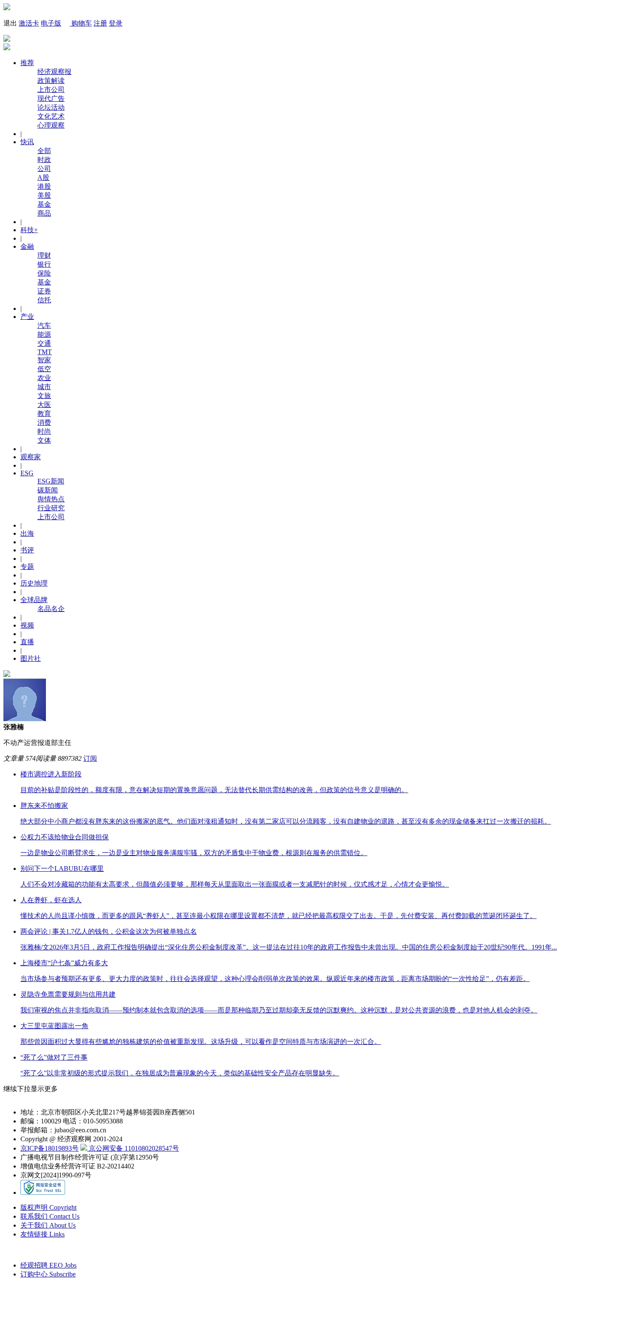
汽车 (44, 325)
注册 (100, 23)
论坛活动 (51, 107)
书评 (27, 550)
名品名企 (51, 608)
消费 (44, 422)
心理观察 (51, 125)
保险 (44, 273)
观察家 (30, 457)
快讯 (27, 141)
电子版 (51, 23)
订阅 (90, 758)
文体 (44, 440)
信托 (44, 300)
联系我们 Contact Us (50, 1216)
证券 (44, 291)
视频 (27, 625)
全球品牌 (34, 599)
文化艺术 (51, 116)
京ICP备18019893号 (49, 1148)
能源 (44, 334)
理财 (44, 255)
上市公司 (51, 89)
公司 (44, 168)
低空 (44, 368)
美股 (44, 195)
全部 (44, 150)
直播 (27, 641)
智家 (44, 360)
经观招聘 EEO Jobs (48, 1265)
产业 (27, 316)
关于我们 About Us (48, 1225)
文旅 (44, 395)
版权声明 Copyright (48, 1207)
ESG (27, 473)
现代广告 (51, 98)
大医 (44, 404)
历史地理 (34, 583)
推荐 (27, 62)
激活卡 (29, 23)
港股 (44, 186)
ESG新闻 (50, 481)
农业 (44, 377)
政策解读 (51, 80)
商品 (44, 213)
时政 (44, 159)
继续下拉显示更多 (30, 1088)
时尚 (44, 431)
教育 (44, 413)
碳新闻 (47, 490)
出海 (27, 533)
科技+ (29, 229)
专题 (27, 566)
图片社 (30, 658)
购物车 (81, 23)
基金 (44, 204)
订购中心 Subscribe (48, 1274)
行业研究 (51, 508)
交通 (44, 343)
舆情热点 (51, 499)
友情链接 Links (42, 1234)
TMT (44, 351)
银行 (44, 264)
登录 (115, 23)
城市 (44, 386)
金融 (27, 246)
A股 (43, 177)
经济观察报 (54, 71)
